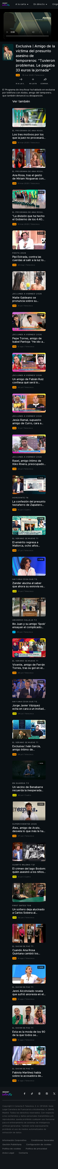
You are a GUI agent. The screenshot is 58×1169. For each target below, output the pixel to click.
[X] (54, 1093)
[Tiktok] (32, 1093)
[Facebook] (24, 1093)
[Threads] (39, 1093)
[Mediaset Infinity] (6, 4)
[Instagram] (47, 1093)
